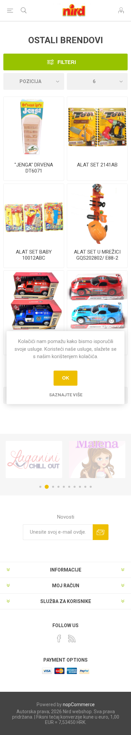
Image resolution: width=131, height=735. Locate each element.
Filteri (66, 62)
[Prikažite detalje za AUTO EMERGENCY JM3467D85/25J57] (34, 301)
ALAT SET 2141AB (97, 165)
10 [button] (91, 487)
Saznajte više (65, 394)
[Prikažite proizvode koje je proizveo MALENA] (97, 459)
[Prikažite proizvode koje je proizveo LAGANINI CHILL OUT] (34, 459)
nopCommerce (79, 704)
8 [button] (80, 487)
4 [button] (58, 487)
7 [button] (75, 487)
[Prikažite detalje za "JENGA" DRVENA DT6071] (34, 127)
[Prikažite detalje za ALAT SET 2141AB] (97, 127)
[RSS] (72, 638)
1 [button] (40, 487)
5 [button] (64, 487)
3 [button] (53, 487)
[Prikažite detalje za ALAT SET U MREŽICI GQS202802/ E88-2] (97, 214)
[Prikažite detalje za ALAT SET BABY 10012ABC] (34, 214)
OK (65, 378)
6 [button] (69, 487)
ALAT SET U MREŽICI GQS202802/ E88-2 (97, 255)
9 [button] (85, 487)
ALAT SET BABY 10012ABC (34, 255)
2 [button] (47, 487)
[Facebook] (59, 638)
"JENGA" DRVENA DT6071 (33, 168)
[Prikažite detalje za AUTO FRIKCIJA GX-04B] (97, 301)
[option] (34, 459)
